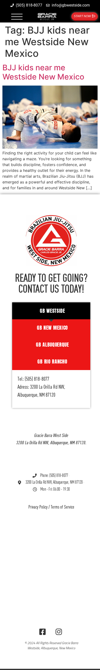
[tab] (51, 310)
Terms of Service (62, 507)
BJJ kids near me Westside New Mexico (43, 72)
